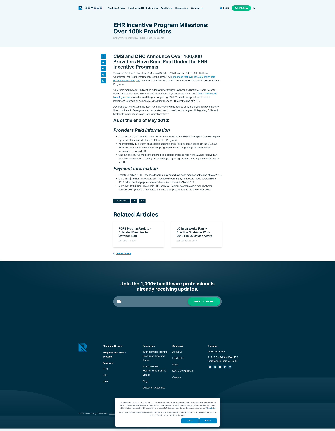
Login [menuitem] (226, 8)
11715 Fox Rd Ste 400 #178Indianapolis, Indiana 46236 (223, 359)
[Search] (254, 8)
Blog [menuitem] (145, 381)
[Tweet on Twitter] (103, 62)
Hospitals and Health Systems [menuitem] (114, 354)
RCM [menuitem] (105, 368)
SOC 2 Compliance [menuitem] (182, 370)
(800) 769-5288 (216, 351)
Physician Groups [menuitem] (112, 346)
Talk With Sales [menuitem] (241, 8)
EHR (134, 201)
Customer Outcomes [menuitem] (154, 387)
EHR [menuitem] (105, 375)
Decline (208, 421)
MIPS (142, 201)
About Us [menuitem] (177, 351)
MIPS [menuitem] (105, 381)
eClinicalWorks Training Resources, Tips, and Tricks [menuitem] (155, 356)
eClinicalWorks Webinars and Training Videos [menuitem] (154, 370)
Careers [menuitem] (176, 377)
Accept (190, 421)
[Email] (103, 80)
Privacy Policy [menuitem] (114, 413)
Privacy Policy (211, 408)
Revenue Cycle (122, 201)
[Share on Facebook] (103, 56)
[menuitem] (116, 8)
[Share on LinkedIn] (103, 68)
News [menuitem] (175, 364)
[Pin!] (103, 74)
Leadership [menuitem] (178, 358)
